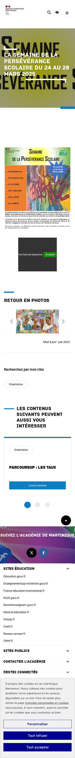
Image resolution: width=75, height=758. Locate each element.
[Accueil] (15, 10)
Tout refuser (37, 735)
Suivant (63, 321)
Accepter (50, 254)
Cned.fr (8, 626)
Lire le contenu (38, 485)
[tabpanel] (37, 466)
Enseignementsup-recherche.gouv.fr (25, 583)
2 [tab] (37, 504)
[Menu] (67, 13)
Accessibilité (57, 12)
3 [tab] (47, 504)
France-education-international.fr (24, 591)
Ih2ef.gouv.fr (11, 598)
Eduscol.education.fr (16, 612)
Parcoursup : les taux (32, 467)
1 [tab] (27, 505)
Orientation (16, 384)
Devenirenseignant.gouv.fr (19, 605)
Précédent (12, 321)
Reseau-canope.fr (14, 633)
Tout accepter (37, 747)
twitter (32, 553)
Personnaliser (37, 724)
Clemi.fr (8, 640)
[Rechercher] (49, 13)
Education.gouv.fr (14, 576)
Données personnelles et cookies (47, 703)
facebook (44, 553)
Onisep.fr (9, 619)
